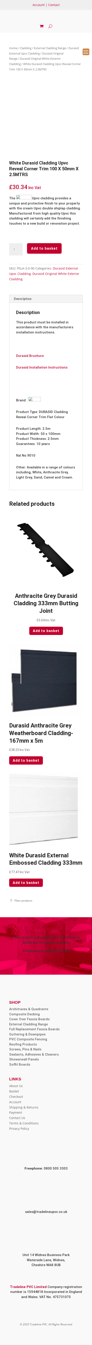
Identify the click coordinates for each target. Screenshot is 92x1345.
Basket (14, 1091)
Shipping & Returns (23, 1107)
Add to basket (44, 248)
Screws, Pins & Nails (25, 1049)
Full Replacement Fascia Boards (34, 1029)
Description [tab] (22, 299)
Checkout (16, 1096)
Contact (54, 5)
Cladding (25, 48)
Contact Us (17, 1118)
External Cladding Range (50, 48)
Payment (15, 1112)
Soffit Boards (19, 1065)
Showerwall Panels (24, 1059)
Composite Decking (24, 1014)
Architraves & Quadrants (28, 1009)
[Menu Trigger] (86, 51)
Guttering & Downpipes (27, 1034)
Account (39, 5)
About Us (16, 1086)
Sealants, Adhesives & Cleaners (34, 1054)
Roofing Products (23, 1044)
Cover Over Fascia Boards (29, 1019)
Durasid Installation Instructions (41, 367)
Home (13, 48)
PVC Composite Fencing (28, 1039)
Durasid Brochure (30, 356)
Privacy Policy (19, 1128)
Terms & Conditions (24, 1123)
